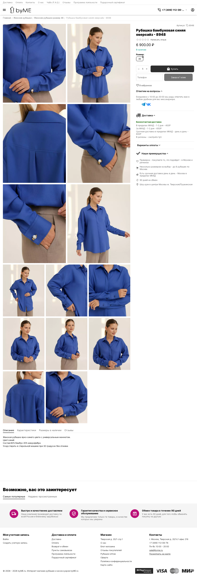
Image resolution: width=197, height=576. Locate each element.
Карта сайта (106, 565)
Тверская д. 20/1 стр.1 (112, 539)
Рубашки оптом (108, 554)
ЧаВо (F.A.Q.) (53, 2)
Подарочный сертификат (112, 2)
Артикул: (181, 25)
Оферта (104, 557)
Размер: (140, 54)
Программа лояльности (85, 2)
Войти (6, 539)
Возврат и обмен (60, 546)
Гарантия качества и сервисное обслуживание (99, 512)
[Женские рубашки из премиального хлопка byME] (20, 10)
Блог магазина (108, 546)
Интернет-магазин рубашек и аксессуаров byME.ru (52, 571)
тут (159, 137)
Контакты (30, 2)
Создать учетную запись (15, 543)
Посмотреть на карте (159, 554)
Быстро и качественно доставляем (41, 510)
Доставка (7, 2)
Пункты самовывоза (62, 550)
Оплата (19, 2)
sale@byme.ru (156, 550)
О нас (41, 2)
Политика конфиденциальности (116, 561)
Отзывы (67, 2)
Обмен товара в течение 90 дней (161, 510)
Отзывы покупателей (111, 550)
